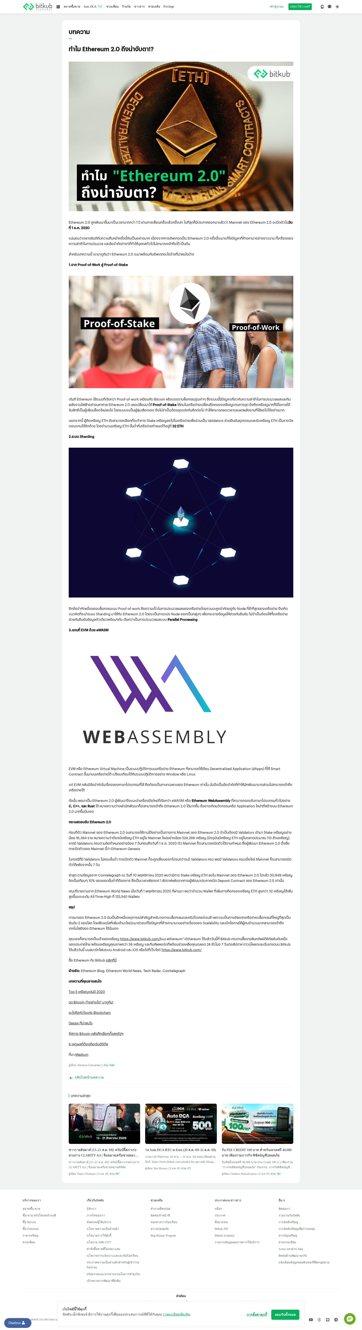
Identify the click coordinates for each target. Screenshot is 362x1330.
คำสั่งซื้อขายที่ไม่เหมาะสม (103, 1249)
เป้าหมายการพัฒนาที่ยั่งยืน (104, 1280)
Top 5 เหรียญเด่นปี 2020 (87, 991)
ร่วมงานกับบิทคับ (289, 1215)
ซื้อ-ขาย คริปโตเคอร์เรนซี (39, 1215)
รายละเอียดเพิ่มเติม (176, 1314)
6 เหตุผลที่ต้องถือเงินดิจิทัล (88, 1044)
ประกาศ (220, 1215)
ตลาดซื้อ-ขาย (31, 1208)
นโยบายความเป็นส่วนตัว (103, 1228)
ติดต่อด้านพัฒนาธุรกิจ (293, 1255)
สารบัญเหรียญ (288, 1235)
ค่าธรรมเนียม (287, 1242)
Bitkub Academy (224, 1235)
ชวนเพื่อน (29, 1242)
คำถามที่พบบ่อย (160, 1208)
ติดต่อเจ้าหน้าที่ (160, 1215)
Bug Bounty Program (163, 1235)
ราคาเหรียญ (30, 1235)
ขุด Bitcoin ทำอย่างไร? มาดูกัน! (91, 1002)
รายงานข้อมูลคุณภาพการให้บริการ (237, 1242)
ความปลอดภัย (160, 1228)
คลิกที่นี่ (111, 960)
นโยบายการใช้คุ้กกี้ (99, 1235)
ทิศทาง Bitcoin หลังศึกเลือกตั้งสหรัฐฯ (96, 1033)
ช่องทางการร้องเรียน (164, 1222)
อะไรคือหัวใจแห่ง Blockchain (90, 1012)
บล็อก (218, 1208)
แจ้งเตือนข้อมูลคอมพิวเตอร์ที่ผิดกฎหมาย (304, 1262)
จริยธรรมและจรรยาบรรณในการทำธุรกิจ (113, 1274)
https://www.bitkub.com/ (140, 938)
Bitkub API (221, 1228)
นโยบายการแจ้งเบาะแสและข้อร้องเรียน (112, 1255)
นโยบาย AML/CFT (99, 1242)
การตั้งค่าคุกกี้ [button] (257, 1314)
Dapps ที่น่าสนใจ (81, 1023)
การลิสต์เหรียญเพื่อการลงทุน (297, 1228)
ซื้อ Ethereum (31, 1228)
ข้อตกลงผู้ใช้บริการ (99, 1222)
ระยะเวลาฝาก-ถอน (291, 1249)
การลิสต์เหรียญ (288, 1222)
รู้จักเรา (91, 1208)
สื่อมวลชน (221, 1222)
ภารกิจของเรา (96, 1215)
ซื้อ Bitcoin (29, 1222)
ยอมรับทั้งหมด (285, 1314)
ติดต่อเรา (284, 1208)
